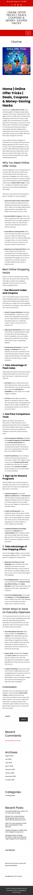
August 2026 (9, 756)
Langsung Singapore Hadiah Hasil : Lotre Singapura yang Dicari (16, 831)
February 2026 (10, 769)
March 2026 (9, 766)
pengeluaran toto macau (13, 876)
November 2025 (10, 776)
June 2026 (8, 763)
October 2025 (9, 780)
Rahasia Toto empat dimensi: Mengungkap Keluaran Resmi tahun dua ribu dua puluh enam (15, 818)
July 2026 (8, 759)
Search (7, 716)
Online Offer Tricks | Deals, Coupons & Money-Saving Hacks (16, 17)
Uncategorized (10, 795)
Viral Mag (22, 890)
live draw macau (17, 863)
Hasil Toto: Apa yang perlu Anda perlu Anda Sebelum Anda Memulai (15, 825)
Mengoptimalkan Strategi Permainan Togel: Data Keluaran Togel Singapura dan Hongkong (16, 837)
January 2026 (9, 773)
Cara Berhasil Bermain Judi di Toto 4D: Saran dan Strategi (16, 812)
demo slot (8, 863)
